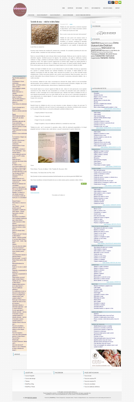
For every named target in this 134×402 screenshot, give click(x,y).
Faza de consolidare (17, 326)
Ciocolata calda (98, 289)
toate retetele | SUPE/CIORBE (113, 185)
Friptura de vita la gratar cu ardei (102, 144)
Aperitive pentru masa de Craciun (102, 340)
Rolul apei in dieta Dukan (19, 300)
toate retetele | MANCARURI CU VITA (111, 147)
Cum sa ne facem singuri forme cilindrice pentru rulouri (19, 251)
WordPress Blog (29, 384)
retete (71, 24)
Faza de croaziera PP (42, 15)
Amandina (96, 93)
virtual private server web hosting (96, 397)
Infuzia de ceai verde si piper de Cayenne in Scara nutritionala (19, 126)
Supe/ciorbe (95, 58)
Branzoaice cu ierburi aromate (102, 278)
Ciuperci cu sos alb (99, 235)
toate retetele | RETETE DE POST (112, 262)
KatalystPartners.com (83, 397)
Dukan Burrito (97, 138)
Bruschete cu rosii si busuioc (101, 252)
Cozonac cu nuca (98, 336)
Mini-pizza (96, 158)
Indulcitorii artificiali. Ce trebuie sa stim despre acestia (18, 329)
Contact (117, 8)
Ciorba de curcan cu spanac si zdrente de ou (106, 177)
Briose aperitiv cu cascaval (101, 280)
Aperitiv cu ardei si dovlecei (101, 266)
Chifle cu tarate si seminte (101, 154)
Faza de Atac (16, 338)
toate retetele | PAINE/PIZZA (113, 166)
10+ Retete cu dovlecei (18, 149)
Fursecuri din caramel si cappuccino (103, 329)
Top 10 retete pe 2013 (18, 173)
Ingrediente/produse (96, 48)
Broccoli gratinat (98, 194)
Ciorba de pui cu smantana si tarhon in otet (105, 182)
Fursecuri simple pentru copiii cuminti (104, 333)
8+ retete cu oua (16, 164)
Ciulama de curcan (99, 203)
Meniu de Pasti (100, 52)
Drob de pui (97, 240)
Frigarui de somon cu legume (101, 217)
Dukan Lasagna (98, 140)
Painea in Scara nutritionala (19, 133)
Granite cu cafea (98, 291)
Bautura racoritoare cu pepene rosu (103, 285)
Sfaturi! (14, 244)
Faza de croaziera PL (55, 15)
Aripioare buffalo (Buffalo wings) (102, 117)
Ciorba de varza (98, 254)
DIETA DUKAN (79, 8)
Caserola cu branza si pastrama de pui (104, 123)
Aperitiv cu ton (98, 271)
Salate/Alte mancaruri (104, 56)
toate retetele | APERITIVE (114, 282)
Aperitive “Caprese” (99, 273)
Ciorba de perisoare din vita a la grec (103, 180)
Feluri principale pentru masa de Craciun (104, 338)
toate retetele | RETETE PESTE (112, 224)
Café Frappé (97, 287)
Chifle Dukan (97, 156)
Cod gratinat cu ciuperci (100, 212)
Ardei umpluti (97, 114)
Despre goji (15, 339)
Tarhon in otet (16, 86)
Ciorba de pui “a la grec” (100, 184)
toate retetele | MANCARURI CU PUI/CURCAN (108, 128)
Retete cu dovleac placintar (19, 111)
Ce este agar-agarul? (18, 310)
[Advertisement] (19, 46)
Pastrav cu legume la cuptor (101, 222)
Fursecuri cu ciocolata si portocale (103, 327)
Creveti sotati (97, 214)
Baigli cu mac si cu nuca (100, 96)
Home (63, 8)
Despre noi (70, 8)
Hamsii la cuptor (98, 219)
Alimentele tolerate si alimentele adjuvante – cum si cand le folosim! (19, 306)
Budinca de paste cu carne (101, 198)
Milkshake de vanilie (99, 298)
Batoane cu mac (98, 98)
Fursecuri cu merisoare (100, 331)
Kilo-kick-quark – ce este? (19, 258)
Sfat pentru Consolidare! (18, 216)
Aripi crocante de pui (99, 116)
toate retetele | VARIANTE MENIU (112, 205)
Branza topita (97, 275)
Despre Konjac (16, 201)
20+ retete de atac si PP (19, 170)
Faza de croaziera (17, 332)
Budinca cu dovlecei (99, 229)
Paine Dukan (97, 161)
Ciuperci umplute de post (100, 261)
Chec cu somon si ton (99, 210)
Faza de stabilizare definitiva (83, 15)
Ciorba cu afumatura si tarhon (101, 173)
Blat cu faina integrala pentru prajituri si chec (105, 107)
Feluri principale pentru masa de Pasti (104, 315)
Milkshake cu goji (98, 296)
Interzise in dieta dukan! (18, 187)
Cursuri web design (30, 378)
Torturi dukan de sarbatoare (19, 104)
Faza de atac (31, 15)
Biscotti (96, 102)
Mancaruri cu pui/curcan (103, 49)
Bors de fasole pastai (99, 170)
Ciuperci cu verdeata (99, 259)
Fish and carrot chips (99, 215)
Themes (27, 381)
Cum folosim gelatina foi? (19, 166)
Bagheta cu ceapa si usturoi (101, 151)
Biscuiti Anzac (97, 334)
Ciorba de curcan (98, 175)
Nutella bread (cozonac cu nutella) (103, 326)
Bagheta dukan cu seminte (101, 152)
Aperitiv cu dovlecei (99, 270)
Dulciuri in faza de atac (18, 140)
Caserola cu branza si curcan (101, 121)
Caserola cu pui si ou (99, 124)
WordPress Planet (30, 386)
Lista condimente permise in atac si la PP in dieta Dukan (19, 156)
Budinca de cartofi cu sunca (101, 196)
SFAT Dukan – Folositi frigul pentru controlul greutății (18, 213)
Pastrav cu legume (99, 221)
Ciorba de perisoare (99, 179)
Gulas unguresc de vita (100, 145)
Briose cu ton (97, 208)
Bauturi (102, 43)
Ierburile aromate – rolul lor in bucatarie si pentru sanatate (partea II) (19, 313)
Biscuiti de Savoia (98, 105)
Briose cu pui (97, 119)
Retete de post (16, 159)
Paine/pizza (95, 54)
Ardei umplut (97, 112)
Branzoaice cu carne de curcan (102, 277)
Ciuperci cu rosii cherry (100, 233)
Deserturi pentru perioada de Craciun (103, 341)
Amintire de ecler (98, 95)
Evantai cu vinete (98, 242)
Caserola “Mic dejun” (99, 200)
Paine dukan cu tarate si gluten (102, 165)
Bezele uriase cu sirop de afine (102, 100)
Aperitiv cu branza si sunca (101, 268)
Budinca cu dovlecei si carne (101, 133)
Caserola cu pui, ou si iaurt (101, 126)
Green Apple (97, 292)
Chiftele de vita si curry (100, 135)
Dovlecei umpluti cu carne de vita (102, 137)
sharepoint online (69, 397)
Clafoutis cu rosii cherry (100, 238)
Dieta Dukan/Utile (96, 8)
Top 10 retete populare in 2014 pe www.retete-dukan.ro (18, 100)
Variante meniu (107, 58)
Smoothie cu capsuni (99, 303)
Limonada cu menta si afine (101, 294)
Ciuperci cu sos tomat (99, 257)
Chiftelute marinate (99, 201)
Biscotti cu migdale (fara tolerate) (102, 103)
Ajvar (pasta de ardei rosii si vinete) (103, 228)
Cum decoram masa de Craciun (102, 343)
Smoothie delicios (98, 306)
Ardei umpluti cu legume (100, 191)
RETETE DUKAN (32, 397)
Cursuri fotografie (29, 375)
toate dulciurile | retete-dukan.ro (112, 108)
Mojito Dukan (97, 299)
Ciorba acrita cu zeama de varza (102, 172)
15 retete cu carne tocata (19, 168)
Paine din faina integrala (100, 159)
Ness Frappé (97, 301)
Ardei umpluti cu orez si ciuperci (102, 193)
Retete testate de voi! (18, 178)
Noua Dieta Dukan (108, 8)
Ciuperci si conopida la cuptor (101, 236)
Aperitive (95, 43)
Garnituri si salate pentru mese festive (104, 317)
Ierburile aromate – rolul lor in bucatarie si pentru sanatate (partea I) (19, 319)
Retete (87, 8)
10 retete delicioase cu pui (19, 171)
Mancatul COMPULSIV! (18, 225)
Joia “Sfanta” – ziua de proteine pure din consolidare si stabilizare (19, 208)
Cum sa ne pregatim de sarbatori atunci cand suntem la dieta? (18, 296)
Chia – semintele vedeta (18, 85)
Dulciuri (107, 45)
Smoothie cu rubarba (99, 305)
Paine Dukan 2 (98, 163)
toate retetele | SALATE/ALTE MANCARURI (109, 243)
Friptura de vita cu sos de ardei (102, 142)
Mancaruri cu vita (107, 50)
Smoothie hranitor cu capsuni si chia (103, 308)
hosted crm (108, 397)
